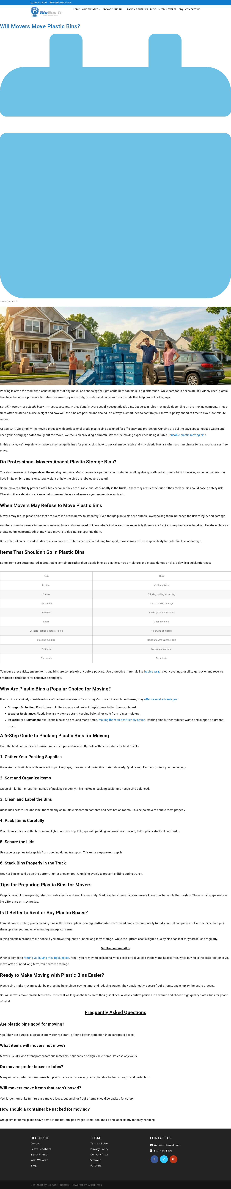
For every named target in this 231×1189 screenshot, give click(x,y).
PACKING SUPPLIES (137, 9)
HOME (76, 9)
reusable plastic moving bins (187, 435)
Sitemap (95, 1160)
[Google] (173, 1159)
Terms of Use (99, 1143)
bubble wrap (152, 671)
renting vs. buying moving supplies (46, 957)
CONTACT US (192, 9)
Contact (36, 1143)
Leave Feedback (41, 1149)
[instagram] (164, 1159)
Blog (34, 1165)
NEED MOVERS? (167, 9)
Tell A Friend (39, 1154)
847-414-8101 (40, 2)
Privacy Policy (99, 1149)
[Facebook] (154, 1159)
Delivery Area (99, 1154)
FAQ (181, 9)
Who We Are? (39, 1160)
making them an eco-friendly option (122, 719)
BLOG (153, 9)
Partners (96, 1165)
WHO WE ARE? (90, 9)
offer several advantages (160, 699)
